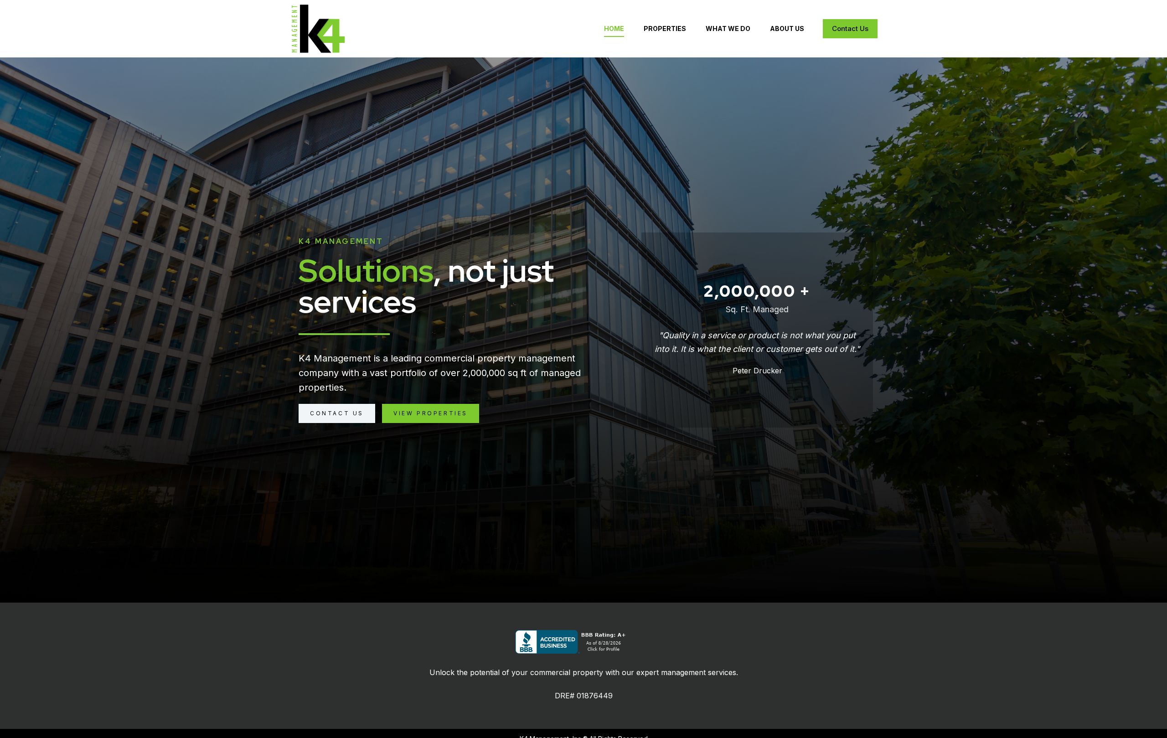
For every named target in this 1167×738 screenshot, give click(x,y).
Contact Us (850, 28)
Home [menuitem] (614, 28)
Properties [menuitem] (665, 28)
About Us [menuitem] (787, 28)
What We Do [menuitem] (728, 28)
